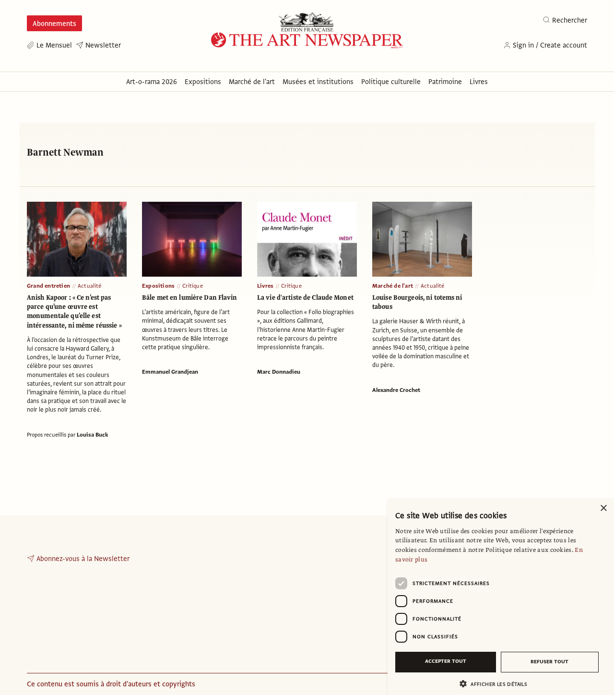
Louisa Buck (92, 435)
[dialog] (501, 596)
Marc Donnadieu (278, 372)
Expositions (158, 286)
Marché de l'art (392, 286)
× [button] (603, 508)
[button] (497, 684)
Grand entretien (48, 286)
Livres (265, 286)
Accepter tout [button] (445, 661)
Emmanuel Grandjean (170, 372)
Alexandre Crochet (396, 390)
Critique (192, 286)
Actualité (90, 286)
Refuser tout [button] (549, 661)
